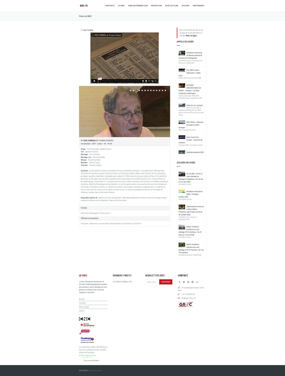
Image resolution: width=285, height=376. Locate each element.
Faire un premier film (138, 6)
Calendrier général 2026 (195, 152)
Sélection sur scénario (194, 105)
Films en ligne (84, 307)
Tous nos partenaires (91, 360)
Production (156, 6)
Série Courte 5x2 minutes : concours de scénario (191, 140)
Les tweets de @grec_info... (123, 281)
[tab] (124, 30)
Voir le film (88, 30)
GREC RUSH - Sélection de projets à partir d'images (191, 125)
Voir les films (171, 6)
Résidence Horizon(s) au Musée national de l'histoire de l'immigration (190, 55)
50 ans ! (82, 311)
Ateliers (186, 6)
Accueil (81, 299)
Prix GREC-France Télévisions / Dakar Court (190, 73)
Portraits (110, 6)
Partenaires (198, 6)
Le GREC (121, 6)
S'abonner (165, 282)
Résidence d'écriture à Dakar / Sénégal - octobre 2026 (191, 194)
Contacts (82, 303)
